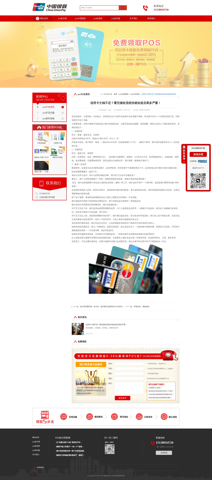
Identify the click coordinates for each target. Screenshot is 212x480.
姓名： (111, 363)
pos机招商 (98, 18)
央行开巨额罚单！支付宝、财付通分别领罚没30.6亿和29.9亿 (103, 307)
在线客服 (163, 453)
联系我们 (151, 18)
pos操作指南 (48, 118)
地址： (111, 378)
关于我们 (134, 18)
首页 (115, 94)
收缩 (183, 155)
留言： (111, 383)
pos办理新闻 (80, 18)
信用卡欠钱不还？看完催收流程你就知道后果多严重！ (106, 325)
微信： (111, 373)
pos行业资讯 (48, 107)
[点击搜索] (123, 7)
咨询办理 (198, 154)
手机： (111, 368)
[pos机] (106, 55)
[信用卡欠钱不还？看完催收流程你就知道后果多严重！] (78, 334)
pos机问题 (116, 18)
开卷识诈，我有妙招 (141, 307)
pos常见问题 (48, 112)
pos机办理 (62, 18)
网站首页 (44, 18)
